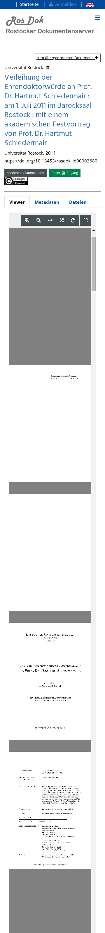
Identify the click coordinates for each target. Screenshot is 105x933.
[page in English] (87, 4)
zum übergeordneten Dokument (65, 57)
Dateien (78, 202)
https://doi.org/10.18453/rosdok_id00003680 (50, 161)
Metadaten (47, 202)
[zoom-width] (50, 220)
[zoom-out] (39, 220)
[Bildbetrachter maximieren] (85, 220)
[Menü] (97, 17)
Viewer (17, 202)
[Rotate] (73, 220)
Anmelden (64, 4)
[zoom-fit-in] (61, 220)
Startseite (29, 4)
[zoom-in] (27, 220)
